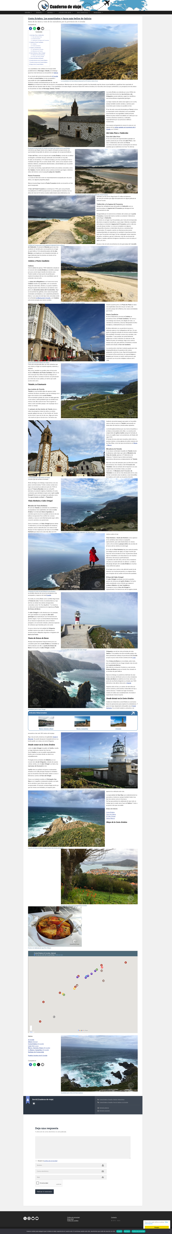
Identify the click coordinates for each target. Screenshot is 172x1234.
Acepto (156, 1227)
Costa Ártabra (110, 812)
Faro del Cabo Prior (36, 37)
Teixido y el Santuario (35, 47)
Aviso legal (70, 1219)
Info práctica (82, 12)
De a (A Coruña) (38, 1050)
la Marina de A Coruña (43, 298)
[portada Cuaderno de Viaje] (86, 5)
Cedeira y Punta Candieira (36, 42)
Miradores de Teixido (37, 51)
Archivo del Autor (33, 1103)
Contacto (114, 1217)
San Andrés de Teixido (37, 49)
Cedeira (33, 44)
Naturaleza (121, 1099)
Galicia (56, 73)
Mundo (50, 12)
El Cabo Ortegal (110, 816)
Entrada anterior (104, 1108)
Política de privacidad (73, 1217)
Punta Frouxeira (35, 38)
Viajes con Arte (65, 12)
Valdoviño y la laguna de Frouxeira (40, 40)
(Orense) (33, 1042)
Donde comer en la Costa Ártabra (38, 62)
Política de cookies (72, 1220)
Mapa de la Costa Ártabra (36, 64)
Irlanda (129, 683)
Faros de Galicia (111, 814)
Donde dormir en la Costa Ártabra (38, 60)
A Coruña (55, 76)
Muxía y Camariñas (82, 728)
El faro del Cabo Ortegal (37, 56)
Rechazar (127, 1231)
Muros (109, 445)
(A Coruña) (36, 1044)
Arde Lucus (33, 1046)
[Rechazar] (170, 1231)
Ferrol (115, 1102)
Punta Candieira (35, 45)
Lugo (134, 657)
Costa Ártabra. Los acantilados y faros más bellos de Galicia (59, 18)
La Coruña (125, 1102)
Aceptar (119, 1231)
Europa (39, 12)
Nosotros (97, 12)
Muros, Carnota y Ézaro (46, 728)
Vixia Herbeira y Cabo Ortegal (37, 53)
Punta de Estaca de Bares (36, 58)
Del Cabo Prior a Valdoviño (36, 35)
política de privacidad (50, 1161)
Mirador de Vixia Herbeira (38, 54)
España (27, 12)
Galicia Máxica (110, 818)
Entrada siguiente (105, 1110)
